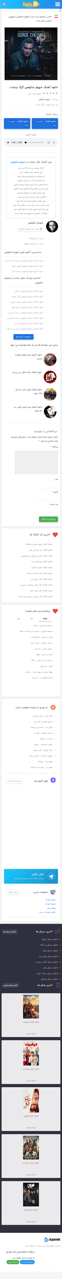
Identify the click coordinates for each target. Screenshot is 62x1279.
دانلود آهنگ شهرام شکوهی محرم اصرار (27, 307)
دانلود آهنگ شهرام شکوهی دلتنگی (28, 291)
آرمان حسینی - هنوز (44, 654)
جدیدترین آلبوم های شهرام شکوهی (22, 252)
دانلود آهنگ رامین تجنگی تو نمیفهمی (37, 556)
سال (18, 618)
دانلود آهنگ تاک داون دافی (41, 591)
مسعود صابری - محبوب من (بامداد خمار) (36, 631)
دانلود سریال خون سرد (48, 956)
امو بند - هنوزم (46, 739)
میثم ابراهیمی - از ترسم (42, 678)
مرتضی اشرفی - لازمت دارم (42, 643)
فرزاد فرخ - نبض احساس (43, 716)
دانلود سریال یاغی (50, 967)
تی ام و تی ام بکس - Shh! (42, 660)
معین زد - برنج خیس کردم (42, 767)
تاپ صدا (31, 4)
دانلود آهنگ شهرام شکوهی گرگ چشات (27, 296)
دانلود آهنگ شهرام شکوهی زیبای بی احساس (24, 329)
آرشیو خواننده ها (14, 781)
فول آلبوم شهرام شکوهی (29, 229)
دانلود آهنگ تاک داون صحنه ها (40, 573)
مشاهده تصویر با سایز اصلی (31, 29)
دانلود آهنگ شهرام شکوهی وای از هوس (26, 302)
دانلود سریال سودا (50, 950)
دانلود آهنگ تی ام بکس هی (41, 550)
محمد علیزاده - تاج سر (43, 733)
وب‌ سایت (53, 504)
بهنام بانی (51, 908)
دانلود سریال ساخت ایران (47, 973)
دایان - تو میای (46, 666)
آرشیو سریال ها (9, 931)
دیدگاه (54, 446)
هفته (45, 618)
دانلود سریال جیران (50, 939)
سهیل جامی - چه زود (44, 649)
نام (56, 479)
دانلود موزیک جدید (47, 912)
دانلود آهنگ (46, 123)
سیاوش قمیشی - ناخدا (43, 625)
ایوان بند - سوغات (45, 761)
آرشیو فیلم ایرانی (10, 985)
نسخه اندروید (13, 1262)
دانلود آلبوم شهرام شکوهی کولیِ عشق (27, 266)
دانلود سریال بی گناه (49, 945)
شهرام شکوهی (17, 162)
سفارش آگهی (13, 892)
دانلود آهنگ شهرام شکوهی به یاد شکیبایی (25, 313)
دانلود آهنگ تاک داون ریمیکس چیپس (37, 585)
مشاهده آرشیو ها (23, 336)
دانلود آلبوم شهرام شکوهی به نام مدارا (27, 271)
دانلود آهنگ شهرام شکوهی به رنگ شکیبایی (25, 318)
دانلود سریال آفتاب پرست (47, 962)
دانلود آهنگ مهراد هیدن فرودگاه (39, 544)
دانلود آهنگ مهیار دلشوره (42, 567)
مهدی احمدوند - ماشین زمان (41, 756)
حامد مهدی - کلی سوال (43, 750)
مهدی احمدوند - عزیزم (43, 744)
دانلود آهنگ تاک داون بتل (42, 579)
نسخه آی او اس (27, 1262)
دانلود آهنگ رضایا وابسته (42, 561)
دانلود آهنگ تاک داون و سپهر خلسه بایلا (36, 596)
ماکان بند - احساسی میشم (42, 727)
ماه (31, 618)
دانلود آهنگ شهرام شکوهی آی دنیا (28, 323)
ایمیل (55, 492)
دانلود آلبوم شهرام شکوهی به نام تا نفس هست (23, 261)
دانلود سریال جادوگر (49, 979)
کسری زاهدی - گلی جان (43, 721)
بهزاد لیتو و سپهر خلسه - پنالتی (39, 672)
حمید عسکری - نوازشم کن (42, 637)
